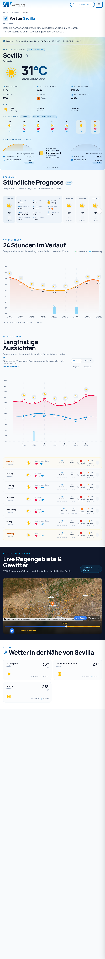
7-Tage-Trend (10, 117)
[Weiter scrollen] (99, 211)
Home (5, 12)
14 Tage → (25, 117)
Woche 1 (76, 361)
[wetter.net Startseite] (14, 4)
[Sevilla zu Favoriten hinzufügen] (26, 55)
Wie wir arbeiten (10, 366)
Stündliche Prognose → (44, 117)
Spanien (15, 12)
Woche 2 (87, 361)
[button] (9, 209)
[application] (52, 288)
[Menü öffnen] (99, 4)
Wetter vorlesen (37, 49)
